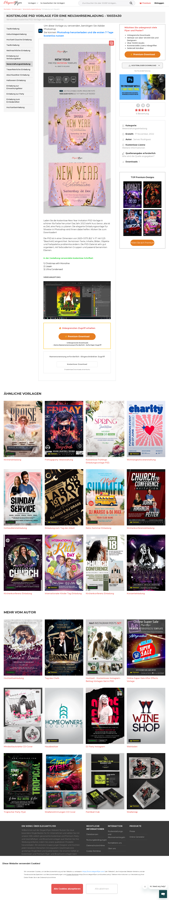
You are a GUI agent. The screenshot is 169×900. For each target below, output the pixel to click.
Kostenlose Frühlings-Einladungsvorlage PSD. (98, 461)
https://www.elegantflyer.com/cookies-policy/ (95, 874)
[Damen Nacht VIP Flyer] (152, 222)
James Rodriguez (142, 139)
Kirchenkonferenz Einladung (18, 593)
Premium (146, 3)
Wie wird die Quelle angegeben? (138, 156)
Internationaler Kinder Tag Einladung (63, 593)
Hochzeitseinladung (14, 678)
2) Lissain (47, 266)
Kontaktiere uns (115, 843)
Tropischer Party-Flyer (15, 812)
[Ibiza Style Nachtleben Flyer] (132, 222)
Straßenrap (132, 812)
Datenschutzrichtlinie (95, 845)
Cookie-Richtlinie (93, 851)
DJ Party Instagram (95, 746)
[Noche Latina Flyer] (152, 194)
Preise (132, 831)
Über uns (112, 848)
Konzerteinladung (136, 593)
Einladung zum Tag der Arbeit (60, 528)
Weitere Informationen (133, 148)
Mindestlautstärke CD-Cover (18, 746)
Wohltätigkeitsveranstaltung (141, 460)
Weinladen (132, 746)
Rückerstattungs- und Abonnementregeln (116, 834)
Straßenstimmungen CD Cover (60, 812)
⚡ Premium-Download (77, 336)
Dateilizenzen (92, 834)
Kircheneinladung (12, 460)
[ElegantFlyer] (13, 3)
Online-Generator (137, 837)
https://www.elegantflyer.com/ (93, 871)
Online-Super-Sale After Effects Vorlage (142, 679)
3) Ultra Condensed (53, 269)
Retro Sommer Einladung (98, 528)
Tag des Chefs (52, 678)
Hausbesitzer (51, 746)
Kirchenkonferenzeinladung (140, 528)
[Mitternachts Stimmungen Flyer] (132, 194)
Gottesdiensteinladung (15, 528)
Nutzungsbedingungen (95, 840)
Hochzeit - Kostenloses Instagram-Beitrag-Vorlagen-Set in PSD (103, 679)
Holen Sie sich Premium (142, 243)
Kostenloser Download (77, 364)
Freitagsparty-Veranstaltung (59, 460)
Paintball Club (93, 812)
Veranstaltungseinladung (134, 128)
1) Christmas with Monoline (56, 263)
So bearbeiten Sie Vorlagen (52, 3)
